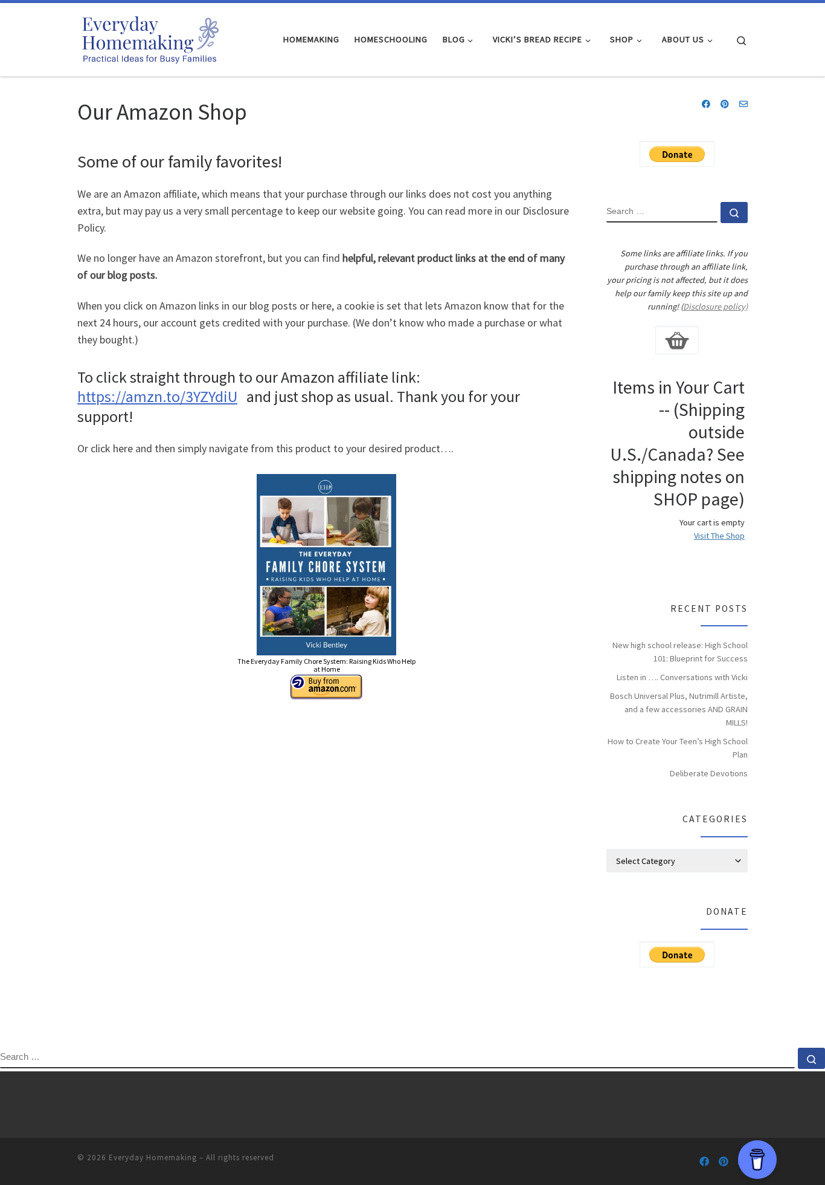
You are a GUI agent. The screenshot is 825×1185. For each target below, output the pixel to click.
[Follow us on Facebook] (706, 104)
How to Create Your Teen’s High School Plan (678, 748)
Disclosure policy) (715, 306)
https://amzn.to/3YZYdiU (157, 396)
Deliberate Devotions (709, 773)
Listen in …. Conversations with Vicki (682, 677)
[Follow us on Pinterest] (725, 104)
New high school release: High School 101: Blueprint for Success (680, 652)
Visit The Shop (719, 535)
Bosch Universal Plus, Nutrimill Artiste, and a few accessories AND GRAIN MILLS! (679, 709)
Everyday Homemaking (153, 1157)
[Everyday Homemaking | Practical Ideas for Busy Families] (149, 37)
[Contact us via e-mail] (743, 104)
